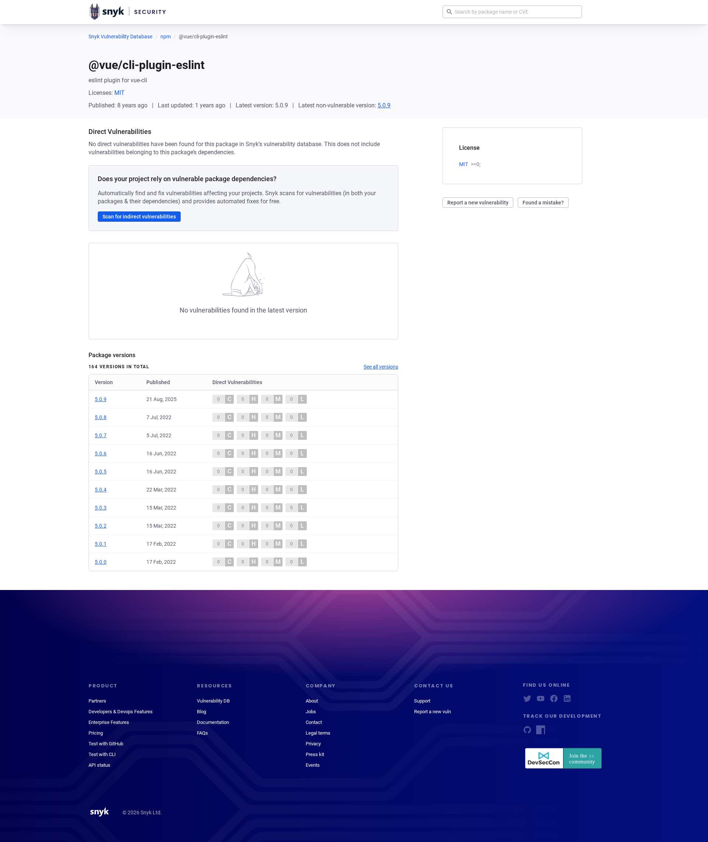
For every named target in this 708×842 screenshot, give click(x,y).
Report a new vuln (432, 711)
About (312, 701)
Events (313, 765)
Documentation (213, 722)
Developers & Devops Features (120, 711)
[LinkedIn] (567, 700)
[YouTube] (540, 700)
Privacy (313, 743)
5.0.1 (101, 544)
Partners (97, 701)
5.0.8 (101, 417)
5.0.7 (101, 435)
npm (165, 36)
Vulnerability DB (213, 701)
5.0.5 (101, 472)
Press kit (315, 754)
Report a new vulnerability (478, 203)
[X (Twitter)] (527, 700)
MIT (119, 92)
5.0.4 (101, 490)
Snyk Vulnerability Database (120, 36)
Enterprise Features (108, 722)
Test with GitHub (105, 743)
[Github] (527, 732)
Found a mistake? (543, 203)
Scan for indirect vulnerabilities (139, 217)
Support (422, 701)
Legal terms (318, 733)
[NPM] (540, 732)
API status (99, 765)
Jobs (311, 711)
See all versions (381, 367)
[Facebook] (553, 700)
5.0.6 (101, 453)
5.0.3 (101, 508)
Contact (314, 722)
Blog (201, 711)
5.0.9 (384, 105)
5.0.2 (101, 526)
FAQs (202, 733)
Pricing (95, 733)
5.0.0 (101, 562)
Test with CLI (102, 754)
